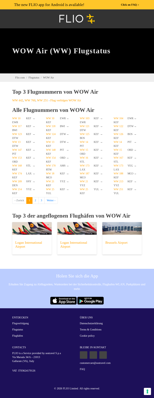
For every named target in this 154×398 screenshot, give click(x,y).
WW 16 (84, 157)
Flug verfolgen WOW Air (65, 100)
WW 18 (50, 173)
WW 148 (51, 149)
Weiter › (51, 200)
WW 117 (17, 126)
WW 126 (118, 134)
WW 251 (42, 100)
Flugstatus (34, 77)
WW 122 (118, 126)
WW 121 (84, 126)
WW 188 (118, 173)
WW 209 (17, 181)
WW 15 (84, 149)
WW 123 (17, 134)
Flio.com (20, 77)
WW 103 (84, 118)
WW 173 (84, 165)
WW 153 (17, 157)
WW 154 (51, 157)
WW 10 (16, 118)
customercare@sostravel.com (95, 363)
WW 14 (84, 142)
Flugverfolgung (20, 323)
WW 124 (51, 134)
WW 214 (17, 189)
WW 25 (50, 189)
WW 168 (17, 165)
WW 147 (17, 149)
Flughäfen (17, 335)
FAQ (82, 369)
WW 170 (51, 165)
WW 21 (50, 181)
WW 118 (50, 126)
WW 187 (84, 173)
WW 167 (118, 157)
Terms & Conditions (90, 329)
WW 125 (84, 134)
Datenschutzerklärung (91, 323)
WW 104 (118, 118)
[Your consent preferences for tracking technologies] (147, 391)
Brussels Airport (116, 242)
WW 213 (118, 181)
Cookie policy (87, 335)
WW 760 (30, 100)
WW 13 (16, 142)
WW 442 (17, 100)
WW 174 (17, 173)
